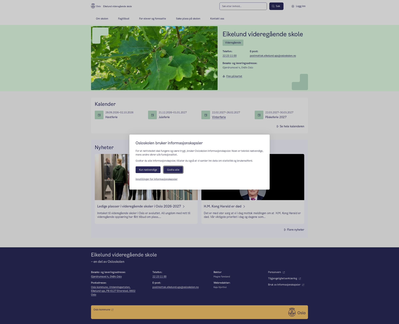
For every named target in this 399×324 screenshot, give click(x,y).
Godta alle (173, 169)
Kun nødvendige (148, 169)
